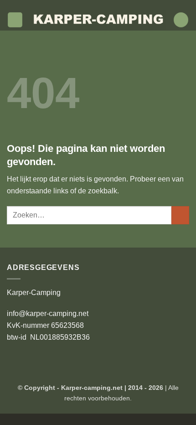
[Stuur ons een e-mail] (111, 4)
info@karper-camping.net (47, 313)
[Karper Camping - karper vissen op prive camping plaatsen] (98, 20)
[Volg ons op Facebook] (85, 4)
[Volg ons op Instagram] (93, 4)
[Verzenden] (180, 215)
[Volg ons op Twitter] (102, 4)
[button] (15, 19)
